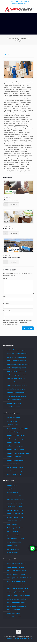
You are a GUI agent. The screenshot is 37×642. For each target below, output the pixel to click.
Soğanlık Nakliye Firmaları (14, 399)
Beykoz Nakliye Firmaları (13, 613)
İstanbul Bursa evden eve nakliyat (16, 585)
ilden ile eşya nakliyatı (13, 464)
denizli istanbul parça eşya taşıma (16, 396)
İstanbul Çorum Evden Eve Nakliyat (16, 570)
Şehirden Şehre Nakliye (13, 417)
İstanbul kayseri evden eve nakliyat (16, 599)
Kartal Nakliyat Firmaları (10, 229)
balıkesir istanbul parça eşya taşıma (17, 385)
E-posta (6, 303)
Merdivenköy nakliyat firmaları (15, 528)
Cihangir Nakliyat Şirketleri (14, 474)
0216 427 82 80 (13, 1)
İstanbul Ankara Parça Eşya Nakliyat (17, 357)
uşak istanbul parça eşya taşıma (16, 389)
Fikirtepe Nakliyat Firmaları (11, 200)
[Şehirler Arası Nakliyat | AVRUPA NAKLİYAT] (18, 9)
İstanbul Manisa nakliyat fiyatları (16, 602)
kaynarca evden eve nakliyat (14, 496)
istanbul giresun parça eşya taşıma (16, 360)
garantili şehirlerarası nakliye (15, 471)
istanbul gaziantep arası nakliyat (16, 567)
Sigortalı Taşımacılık (12, 552)
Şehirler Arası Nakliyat (13, 492)
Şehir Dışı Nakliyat (12, 421)
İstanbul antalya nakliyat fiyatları (16, 574)
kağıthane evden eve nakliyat (15, 513)
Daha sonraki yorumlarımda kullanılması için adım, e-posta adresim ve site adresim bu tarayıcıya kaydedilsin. (17, 322)
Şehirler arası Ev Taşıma (13, 432)
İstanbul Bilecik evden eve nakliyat (16, 581)
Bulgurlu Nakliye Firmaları (14, 531)
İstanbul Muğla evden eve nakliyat (16, 606)
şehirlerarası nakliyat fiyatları (15, 446)
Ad (4, 296)
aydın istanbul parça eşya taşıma (16, 392)
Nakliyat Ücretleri (11, 489)
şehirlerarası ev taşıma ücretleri (15, 449)
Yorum (5, 278)
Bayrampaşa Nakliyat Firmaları (15, 538)
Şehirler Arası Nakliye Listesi (11, 257)
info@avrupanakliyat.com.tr (19, 3)
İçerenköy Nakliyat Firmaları (14, 535)
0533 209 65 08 (25, 1)
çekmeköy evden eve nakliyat (15, 510)
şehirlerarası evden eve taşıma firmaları (18, 453)
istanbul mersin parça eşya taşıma (16, 371)
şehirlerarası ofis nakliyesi (14, 456)
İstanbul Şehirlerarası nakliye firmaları (17, 428)
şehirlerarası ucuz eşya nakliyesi (16, 435)
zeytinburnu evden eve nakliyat (15, 517)
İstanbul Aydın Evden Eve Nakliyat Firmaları (19, 578)
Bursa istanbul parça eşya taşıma (16, 382)
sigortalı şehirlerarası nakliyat (15, 467)
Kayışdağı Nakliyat (12, 524)
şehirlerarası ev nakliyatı (13, 442)
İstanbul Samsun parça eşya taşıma (17, 353)
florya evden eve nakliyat (14, 521)
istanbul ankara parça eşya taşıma (15, 638)
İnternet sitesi (7, 311)
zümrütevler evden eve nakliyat (15, 499)
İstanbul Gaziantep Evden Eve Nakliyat (17, 588)
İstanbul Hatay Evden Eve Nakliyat (16, 592)
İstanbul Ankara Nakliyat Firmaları (16, 563)
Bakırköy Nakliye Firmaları (14, 542)
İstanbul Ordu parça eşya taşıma (16, 350)
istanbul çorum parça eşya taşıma (16, 367)
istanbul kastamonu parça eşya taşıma (18, 364)
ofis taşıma (28, 638)
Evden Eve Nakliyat (12, 485)
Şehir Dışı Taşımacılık (13, 424)
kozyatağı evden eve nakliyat (15, 503)
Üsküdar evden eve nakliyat (14, 506)
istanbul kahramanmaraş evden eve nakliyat (19, 595)
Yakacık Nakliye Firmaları (14, 403)
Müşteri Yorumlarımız (13, 549)
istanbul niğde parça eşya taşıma (16, 378)
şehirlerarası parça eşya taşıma (15, 460)
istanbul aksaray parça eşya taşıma (17, 375)
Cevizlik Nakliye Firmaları (14, 407)
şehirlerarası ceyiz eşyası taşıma (16, 439)
